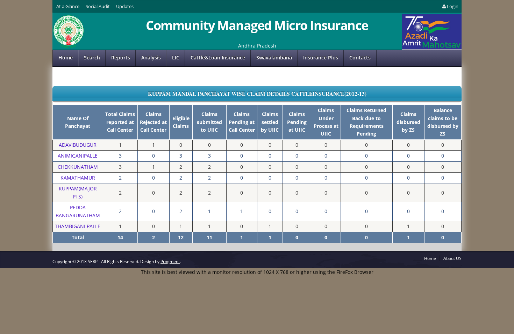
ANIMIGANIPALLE (78, 155)
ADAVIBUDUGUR (78, 144)
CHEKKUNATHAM (78, 167)
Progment (170, 261)
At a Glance (67, 6)
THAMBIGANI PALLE (77, 226)
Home (65, 57)
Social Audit (98, 6)
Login (452, 6)
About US (452, 258)
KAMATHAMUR (77, 177)
